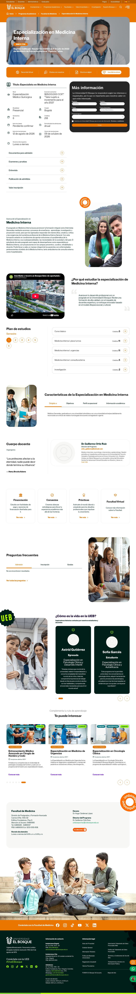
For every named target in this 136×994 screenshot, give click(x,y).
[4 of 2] (19, 782)
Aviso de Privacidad (88, 943)
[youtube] (80, 925)
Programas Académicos (52, 7)
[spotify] (36, 966)
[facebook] (57, 925)
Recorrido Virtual (27, 72)
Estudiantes (10, 2)
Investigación (96, 7)
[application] (35, 296)
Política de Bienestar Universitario (88, 957)
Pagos (104, 2)
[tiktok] (72, 925)
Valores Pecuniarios (88, 966)
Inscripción (45, 565)
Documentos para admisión (20, 153)
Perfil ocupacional (90, 403)
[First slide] (127, 782)
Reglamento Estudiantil (89, 962)
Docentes (21, 2)
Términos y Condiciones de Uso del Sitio (118, 957)
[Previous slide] (120, 698)
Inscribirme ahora (114, 72)
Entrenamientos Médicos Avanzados (108, 726)
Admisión (19, 565)
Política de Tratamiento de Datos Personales (117, 950)
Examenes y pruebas (18, 161)
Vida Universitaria (82, 7)
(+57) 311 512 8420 (58, 973)
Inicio (12, 14)
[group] (68, 41)
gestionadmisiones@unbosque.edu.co (57, 975)
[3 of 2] (16, 782)
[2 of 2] (62, 698)
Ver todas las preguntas (16, 581)
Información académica (115, 403)
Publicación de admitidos (19, 179)
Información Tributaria (88, 952)
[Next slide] (127, 698)
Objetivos (70, 403)
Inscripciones (35, 7)
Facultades (68, 7)
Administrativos (33, 2)
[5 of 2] (22, 782)
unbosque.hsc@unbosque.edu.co (86, 823)
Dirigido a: (53, 403)
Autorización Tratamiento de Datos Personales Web (118, 944)
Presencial (40, 726)
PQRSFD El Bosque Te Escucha (91, 973)
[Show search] (120, 7)
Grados (70, 565)
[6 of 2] (25, 782)
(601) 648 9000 (53, 947)
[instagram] (65, 925)
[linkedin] (94, 925)
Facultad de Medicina (49, 14)
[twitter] (87, 925)
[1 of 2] (57, 698)
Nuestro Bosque (109, 7)
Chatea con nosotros (56, 72)
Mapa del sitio (112, 973)
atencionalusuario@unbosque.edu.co (57, 949)
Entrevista (13, 170)
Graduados (45, 2)
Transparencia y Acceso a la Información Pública (116, 963)
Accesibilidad (115, 2)
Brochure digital (85, 72)
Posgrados (17, 726)
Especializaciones (28, 726)
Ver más (19, 517)
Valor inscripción (16, 187)
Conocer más (13, 775)
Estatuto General (87, 947)
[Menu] (127, 7)
